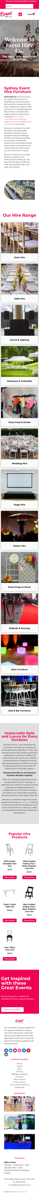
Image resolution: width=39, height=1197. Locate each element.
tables (20, 117)
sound (16, 119)
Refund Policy (19, 1079)
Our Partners (22, 1192)
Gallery (19, 1066)
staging (7, 122)
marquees (8, 119)
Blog (19, 1069)
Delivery (19, 1071)
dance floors (16, 122)
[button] (20, 14)
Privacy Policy (19, 1082)
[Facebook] (6, 1050)
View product (9, 877)
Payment (19, 1077)
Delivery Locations (19, 1074)
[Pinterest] (28, 1050)
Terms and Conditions (19, 1085)
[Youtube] (15, 1050)
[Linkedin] (24, 1050)
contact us (26, 802)
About (19, 1064)
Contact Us (19, 1087)
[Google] (6, 1054)
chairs (14, 117)
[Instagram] (20, 1050)
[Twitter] (11, 1050)
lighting (22, 119)
